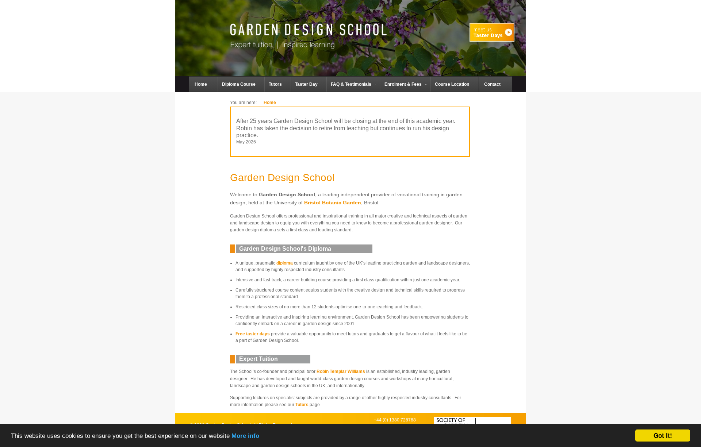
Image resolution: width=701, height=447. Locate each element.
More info (245, 435)
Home (270, 102)
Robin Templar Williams (341, 371)
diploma (284, 263)
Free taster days (252, 333)
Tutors (302, 404)
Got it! (663, 435)
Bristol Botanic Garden (332, 202)
